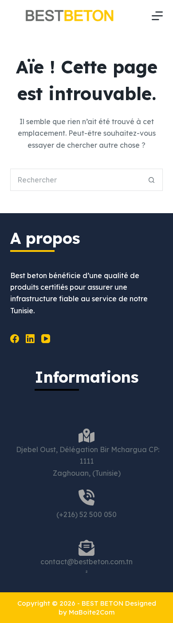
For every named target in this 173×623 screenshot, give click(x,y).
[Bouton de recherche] (152, 180)
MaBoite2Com (92, 612)
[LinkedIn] (30, 338)
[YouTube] (45, 338)
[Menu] (157, 15)
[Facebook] (14, 338)
